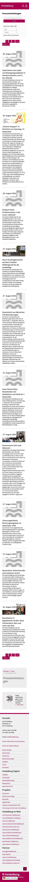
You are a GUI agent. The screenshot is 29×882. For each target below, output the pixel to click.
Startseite (6, 671)
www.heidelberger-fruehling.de (11, 818)
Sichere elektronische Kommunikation (13, 741)
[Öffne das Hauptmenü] (26, 5)
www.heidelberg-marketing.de (11, 860)
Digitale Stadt (6, 802)
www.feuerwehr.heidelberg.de (11, 815)
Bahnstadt (5, 799)
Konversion (5, 793)
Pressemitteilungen (14, 679)
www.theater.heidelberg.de (10, 841)
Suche (24, 6)
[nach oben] (25, 869)
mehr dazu (20, 705)
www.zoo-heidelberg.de (9, 857)
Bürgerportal (6, 783)
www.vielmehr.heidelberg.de (10, 844)
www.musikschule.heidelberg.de (11, 832)
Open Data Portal (7, 786)
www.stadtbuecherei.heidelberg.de (12, 838)
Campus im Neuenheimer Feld (11, 805)
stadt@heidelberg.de (12, 737)
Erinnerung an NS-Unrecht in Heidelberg (14, 808)
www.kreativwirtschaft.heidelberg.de (13, 824)
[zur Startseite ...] (10, 874)
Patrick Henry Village (8, 796)
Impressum (5, 756)
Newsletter (5, 767)
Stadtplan (5, 762)
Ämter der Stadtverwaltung (10, 746)
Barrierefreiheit (6, 750)
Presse (12, 671)
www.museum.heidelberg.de (10, 830)
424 (17, 41)
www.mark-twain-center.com (10, 827)
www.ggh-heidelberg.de (9, 851)
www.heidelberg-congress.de (10, 863)
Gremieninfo (6, 777)
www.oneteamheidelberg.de (10, 835)
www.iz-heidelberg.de (8, 821)
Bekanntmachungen (8, 759)
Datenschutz (6, 753)
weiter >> (6, 44)
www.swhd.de (6, 854)
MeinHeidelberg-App (8, 780)
